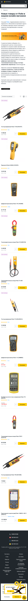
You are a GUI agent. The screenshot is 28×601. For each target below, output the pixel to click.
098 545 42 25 (14, 540)
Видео (7, 565)
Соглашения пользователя (21, 564)
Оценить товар (11, 516)
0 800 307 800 (14, 534)
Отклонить (7, 596)
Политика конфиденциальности (21, 568)
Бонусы (21, 576)
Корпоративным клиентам (7, 571)
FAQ (7, 574)
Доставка (21, 556)
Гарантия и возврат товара (21, 560)
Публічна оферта (21, 571)
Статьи (7, 562)
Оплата (21, 554)
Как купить (21, 574)
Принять (17, 596)
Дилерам (7, 567)
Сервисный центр (21, 579)
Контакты (7, 554)
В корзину (22, 133)
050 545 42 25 (14, 537)
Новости (5, 10)
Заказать (22, 443)
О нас (7, 556)
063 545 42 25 (14, 544)
